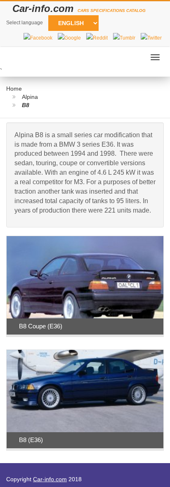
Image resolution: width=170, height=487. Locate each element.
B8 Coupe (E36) (40, 326)
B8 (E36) (31, 439)
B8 (25, 105)
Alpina (30, 97)
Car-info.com (50, 479)
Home (14, 88)
